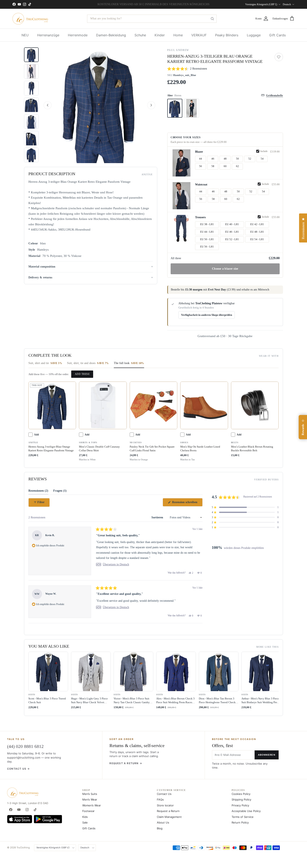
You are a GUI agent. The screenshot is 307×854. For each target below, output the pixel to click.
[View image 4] (31, 105)
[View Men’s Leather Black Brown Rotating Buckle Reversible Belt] (255, 405)
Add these (82, 374)
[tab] (45, 364)
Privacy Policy (240, 805)
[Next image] (151, 105)
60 (225, 166)
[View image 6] (31, 138)
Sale (85, 822)
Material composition (41, 266)
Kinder (160, 35)
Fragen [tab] (60, 492)
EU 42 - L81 (257, 224)
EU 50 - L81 (207, 239)
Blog (159, 828)
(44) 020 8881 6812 (25, 746)
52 (249, 158)
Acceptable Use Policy (246, 811)
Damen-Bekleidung (111, 35)
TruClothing (23, 847)
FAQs (160, 799)
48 (225, 158)
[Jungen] (191, 108)
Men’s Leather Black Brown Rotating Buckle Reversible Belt (252, 448)
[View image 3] (31, 88)
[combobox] (152, 19)
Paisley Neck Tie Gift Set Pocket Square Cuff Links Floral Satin (152, 448)
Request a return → (125, 763)
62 (237, 166)
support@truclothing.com (23, 757)
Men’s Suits (89, 794)
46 (212, 158)
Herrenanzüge (48, 35)
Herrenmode (78, 35)
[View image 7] (31, 155)
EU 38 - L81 (207, 224)
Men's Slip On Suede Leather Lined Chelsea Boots (200, 448)
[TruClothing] (30, 18)
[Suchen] (212, 19)
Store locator (165, 805)
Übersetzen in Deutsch (116, 564)
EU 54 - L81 (257, 239)
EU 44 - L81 (207, 231)
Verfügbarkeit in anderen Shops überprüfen (206, 314)
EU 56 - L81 (207, 246)
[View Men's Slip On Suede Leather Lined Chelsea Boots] (204, 405)
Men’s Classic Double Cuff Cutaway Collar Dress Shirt (99, 448)
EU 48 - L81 (257, 231)
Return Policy (240, 822)
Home (178, 35)
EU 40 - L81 (232, 224)
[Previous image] (48, 105)
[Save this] (279, 57)
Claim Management (169, 816)
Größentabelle (274, 95)
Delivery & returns (40, 277)
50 (237, 158)
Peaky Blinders (226, 35)
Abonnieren (266, 754)
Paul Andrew (178, 50)
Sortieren (157, 517)
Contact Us (164, 794)
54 (262, 158)
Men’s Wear (89, 799)
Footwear (88, 811)
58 (212, 166)
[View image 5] (31, 121)
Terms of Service (243, 816)
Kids (85, 816)
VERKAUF (199, 35)
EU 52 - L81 (232, 239)
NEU (25, 35)
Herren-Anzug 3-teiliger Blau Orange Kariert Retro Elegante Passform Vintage (51, 448)
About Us (163, 822)
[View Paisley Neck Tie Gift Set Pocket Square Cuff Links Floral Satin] (153, 405)
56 (200, 166)
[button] (99, 105)
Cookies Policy (241, 794)
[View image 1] (31, 54)
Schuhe (140, 35)
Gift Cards (277, 35)
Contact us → (18, 768)
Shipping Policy (241, 799)
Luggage (254, 35)
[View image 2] (31, 71)
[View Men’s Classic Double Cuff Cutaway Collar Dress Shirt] (103, 405)
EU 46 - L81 (232, 231)
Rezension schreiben (187, 503)
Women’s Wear (91, 805)
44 (200, 158)
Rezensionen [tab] (38, 492)
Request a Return (168, 811)
